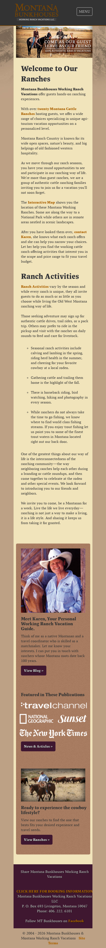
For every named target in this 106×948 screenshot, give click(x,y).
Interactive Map (41, 202)
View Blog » (33, 671)
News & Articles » (38, 746)
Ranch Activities (35, 287)
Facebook (76, 921)
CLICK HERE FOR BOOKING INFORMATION (55, 891)
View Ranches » (37, 840)
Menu (84, 12)
